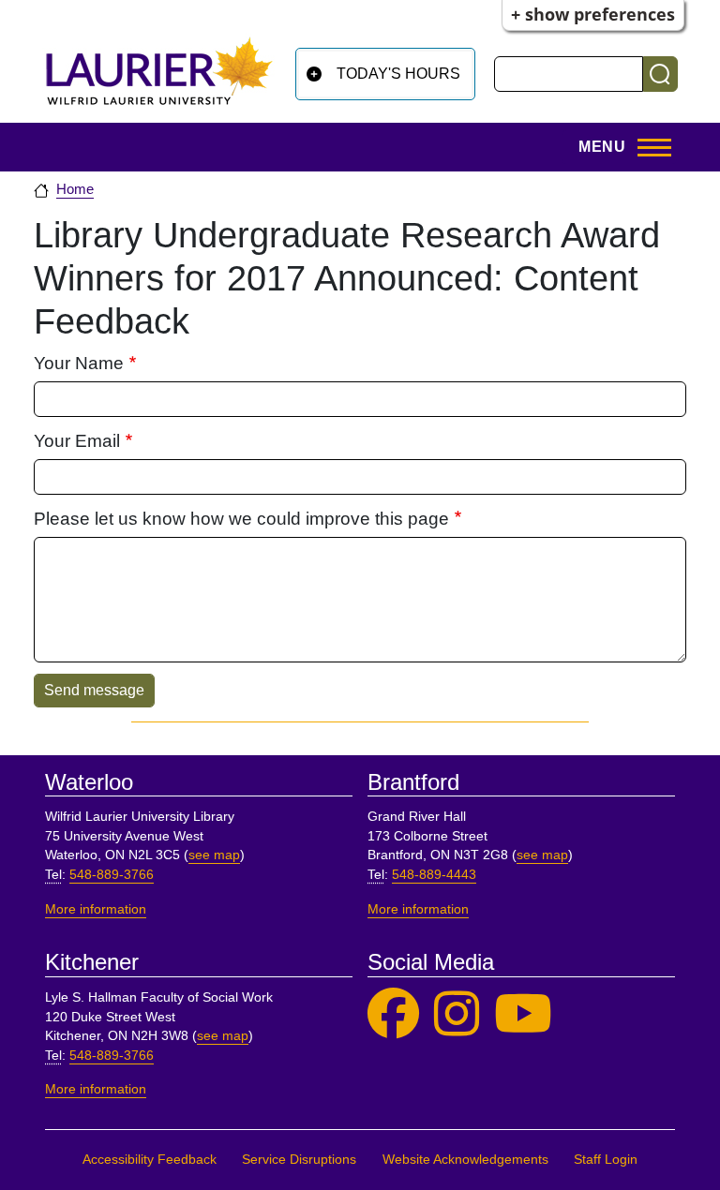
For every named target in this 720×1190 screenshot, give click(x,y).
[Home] (159, 71)
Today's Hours (398, 74)
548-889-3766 (111, 875)
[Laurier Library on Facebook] (393, 1014)
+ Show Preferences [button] (593, 14)
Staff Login (606, 1160)
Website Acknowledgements (465, 1160)
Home (75, 189)
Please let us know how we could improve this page (241, 518)
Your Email (77, 441)
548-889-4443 (434, 875)
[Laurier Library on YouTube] (523, 1014)
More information (95, 909)
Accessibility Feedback (149, 1160)
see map (214, 855)
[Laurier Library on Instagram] (456, 1014)
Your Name (79, 363)
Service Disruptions (299, 1160)
